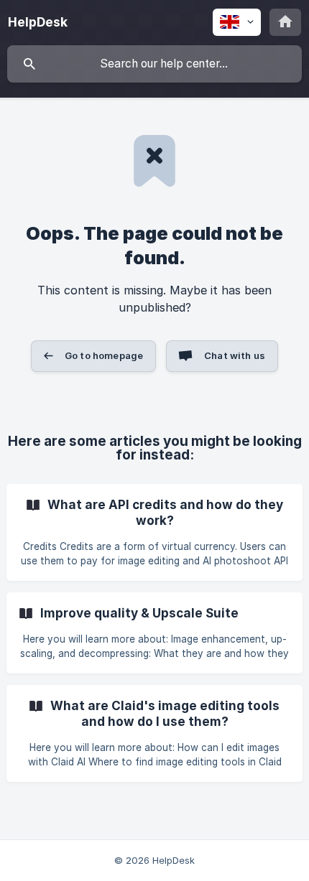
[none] (38, 22)
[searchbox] (154, 64)
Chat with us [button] (234, 355)
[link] (154, 532)
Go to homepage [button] (104, 355)
